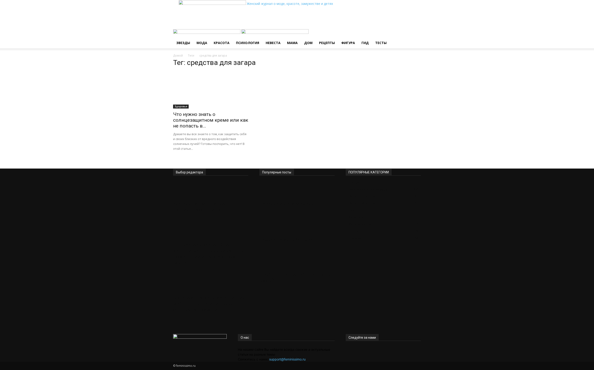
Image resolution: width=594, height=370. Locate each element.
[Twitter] (351, 349)
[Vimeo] (354, 349)
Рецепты (327, 43)
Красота (221, 43)
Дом (308, 43)
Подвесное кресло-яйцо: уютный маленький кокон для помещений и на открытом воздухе (208, 253)
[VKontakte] (358, 349)
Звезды (183, 43)
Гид (365, 43)
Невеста (273, 43)
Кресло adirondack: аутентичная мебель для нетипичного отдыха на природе (209, 303)
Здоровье (180, 106)
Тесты (381, 43)
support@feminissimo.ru (287, 359)
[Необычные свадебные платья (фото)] (297, 261)
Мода (202, 43)
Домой (178, 55)
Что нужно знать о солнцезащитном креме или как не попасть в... (210, 120)
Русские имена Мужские (288, 204)
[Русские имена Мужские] (297, 190)
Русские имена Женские (287, 239)
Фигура (348, 43)
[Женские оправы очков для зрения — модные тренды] (210, 190)
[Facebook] (347, 349)
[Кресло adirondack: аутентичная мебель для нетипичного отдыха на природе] (210, 284)
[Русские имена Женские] (297, 225)
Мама (292, 43)
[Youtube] (361, 349)
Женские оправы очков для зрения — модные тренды (205, 206)
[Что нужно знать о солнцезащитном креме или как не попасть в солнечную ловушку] (210, 89)
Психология (247, 43)
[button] (415, 35)
